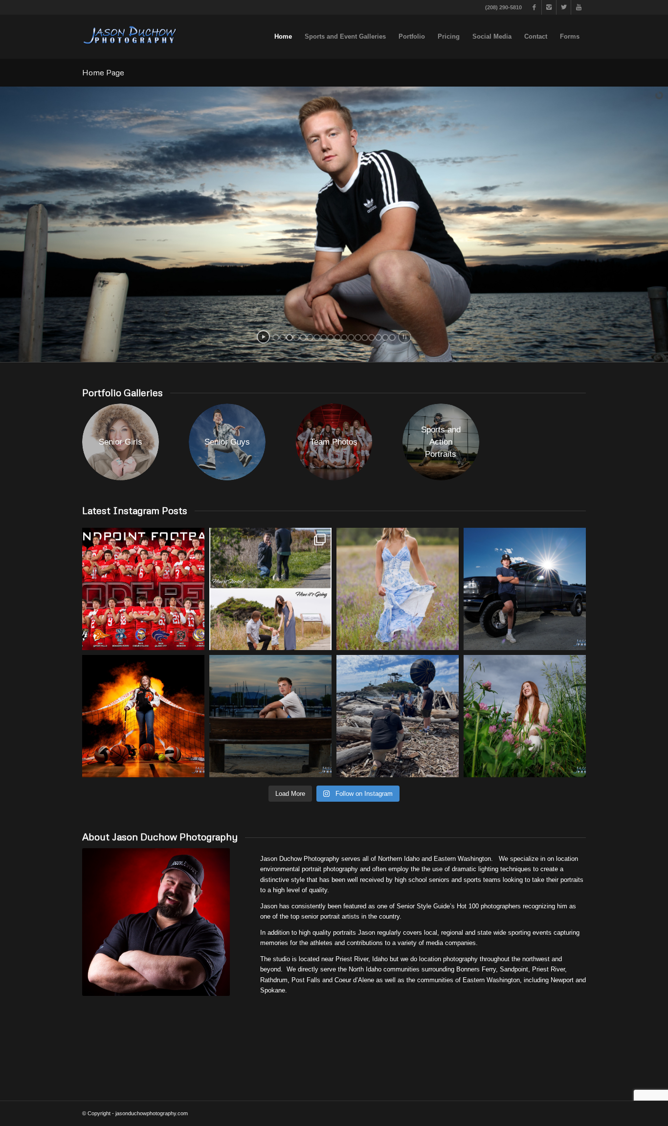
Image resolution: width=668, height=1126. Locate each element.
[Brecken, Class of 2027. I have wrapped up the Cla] (525, 716)
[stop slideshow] (404, 336)
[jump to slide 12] (351, 337)
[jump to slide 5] (303, 337)
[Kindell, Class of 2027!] (397, 589)
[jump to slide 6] (310, 337)
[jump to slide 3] (289, 337)
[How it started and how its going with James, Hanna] (270, 589)
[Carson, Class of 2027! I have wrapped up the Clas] (525, 589)
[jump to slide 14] (364, 337)
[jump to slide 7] (316, 337)
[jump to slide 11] (344, 337)
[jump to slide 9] (330, 337)
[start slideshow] (263, 336)
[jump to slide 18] (392, 337)
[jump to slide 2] (282, 337)
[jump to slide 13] (358, 337)
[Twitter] (564, 7)
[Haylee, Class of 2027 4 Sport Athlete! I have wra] (143, 716)
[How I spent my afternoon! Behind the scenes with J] (397, 716)
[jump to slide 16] (378, 337)
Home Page (103, 72)
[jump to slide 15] (371, 337)
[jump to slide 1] (275, 337)
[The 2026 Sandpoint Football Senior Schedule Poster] (143, 589)
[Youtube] (578, 7)
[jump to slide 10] (337, 337)
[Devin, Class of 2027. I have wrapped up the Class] (270, 716)
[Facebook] (534, 7)
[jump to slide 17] (385, 337)
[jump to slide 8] (323, 337)
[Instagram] (549, 7)
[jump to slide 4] (296, 337)
